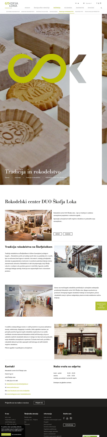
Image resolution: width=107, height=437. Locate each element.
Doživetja (57, 8)
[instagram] (100, 3)
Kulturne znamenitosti (13, 11)
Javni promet (48, 424)
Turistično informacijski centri (52, 420)
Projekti (46, 422)
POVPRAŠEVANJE (69, 425)
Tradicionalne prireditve (92, 11)
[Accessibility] (76, 3)
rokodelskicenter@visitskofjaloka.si (17, 384)
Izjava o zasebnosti (50, 434)
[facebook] (96, 3)
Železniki (27, 424)
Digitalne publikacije (50, 429)
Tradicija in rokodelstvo (66, 11)
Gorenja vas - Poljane (31, 420)
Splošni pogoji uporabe (51, 431)
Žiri (25, 422)
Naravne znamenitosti (27, 11)
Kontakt (58, 234)
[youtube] (98, 3)
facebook (67, 234)
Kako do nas (47, 417)
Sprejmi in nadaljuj (6, 434)
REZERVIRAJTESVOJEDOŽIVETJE (101, 306)
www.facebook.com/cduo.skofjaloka (18, 391)
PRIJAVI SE (39, 403)
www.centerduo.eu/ (13, 387)
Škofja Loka (28, 417)
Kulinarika (68, 8)
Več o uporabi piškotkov (16, 434)
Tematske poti (79, 11)
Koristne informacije (50, 427)
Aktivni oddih (53, 11)
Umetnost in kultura (42, 11)
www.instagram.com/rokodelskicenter (19, 394)
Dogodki (91, 8)
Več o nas (8, 417)
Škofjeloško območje (41, 8)
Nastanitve (80, 8)
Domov (27, 8)
